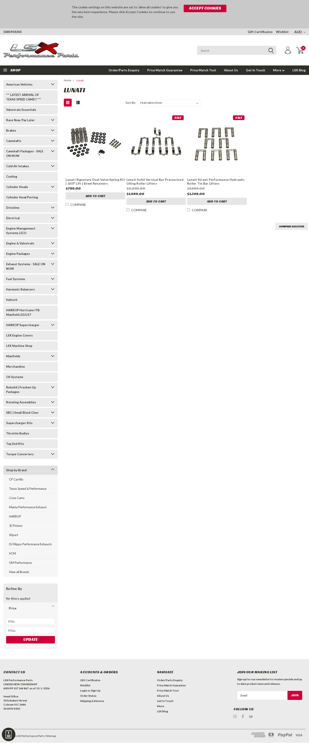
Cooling (11, 176)
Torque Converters (20, 454)
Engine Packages (18, 253)
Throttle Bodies (17, 433)
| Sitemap (50, 736)
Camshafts (13, 141)
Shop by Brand (16, 470)
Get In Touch (255, 70)
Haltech (11, 300)
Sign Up (95, 690)
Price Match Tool (203, 70)
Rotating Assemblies (21, 402)
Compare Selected (291, 226)
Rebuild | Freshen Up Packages (21, 389)
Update (30, 639)
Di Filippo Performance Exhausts (30, 544)
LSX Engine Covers (19, 335)
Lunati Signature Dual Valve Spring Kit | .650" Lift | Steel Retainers (95, 182)
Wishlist (282, 32)
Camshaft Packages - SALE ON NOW (24, 153)
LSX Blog (299, 70)
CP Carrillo (16, 479)
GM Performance (20, 562)
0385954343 (12, 32)
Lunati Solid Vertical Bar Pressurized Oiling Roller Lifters (154, 182)
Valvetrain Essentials (21, 109)
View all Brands (19, 572)
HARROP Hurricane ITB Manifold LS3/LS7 (23, 312)
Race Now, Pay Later (20, 120)
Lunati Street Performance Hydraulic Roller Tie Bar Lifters (216, 182)
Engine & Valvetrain (20, 243)
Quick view (95, 141)
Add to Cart (95, 196)
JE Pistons (15, 525)
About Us (231, 70)
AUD (298, 32)
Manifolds (13, 356)
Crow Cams (16, 498)
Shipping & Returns (92, 701)
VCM (12, 553)
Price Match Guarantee (164, 70)
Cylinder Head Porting (22, 197)
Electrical (13, 218)
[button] (30, 608)
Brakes (11, 130)
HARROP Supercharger (22, 325)
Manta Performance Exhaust (27, 507)
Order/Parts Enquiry (124, 70)
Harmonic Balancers (20, 289)
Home (67, 80)
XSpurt (13, 535)
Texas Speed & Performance (27, 488)
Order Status (88, 695)
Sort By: (131, 102)
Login (83, 690)
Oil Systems (14, 377)
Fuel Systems (15, 279)
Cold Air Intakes (17, 166)
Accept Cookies (205, 8)
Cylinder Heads (17, 187)
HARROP (15, 516)
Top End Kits (15, 444)
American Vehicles (19, 84)
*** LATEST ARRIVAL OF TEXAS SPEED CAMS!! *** (23, 97)
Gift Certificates (260, 32)
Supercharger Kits (19, 423)
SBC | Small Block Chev (22, 412)
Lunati (80, 80)
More (277, 70)
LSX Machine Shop (19, 346)
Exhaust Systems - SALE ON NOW (25, 266)
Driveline (12, 207)
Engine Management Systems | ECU (20, 231)
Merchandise (15, 366)
